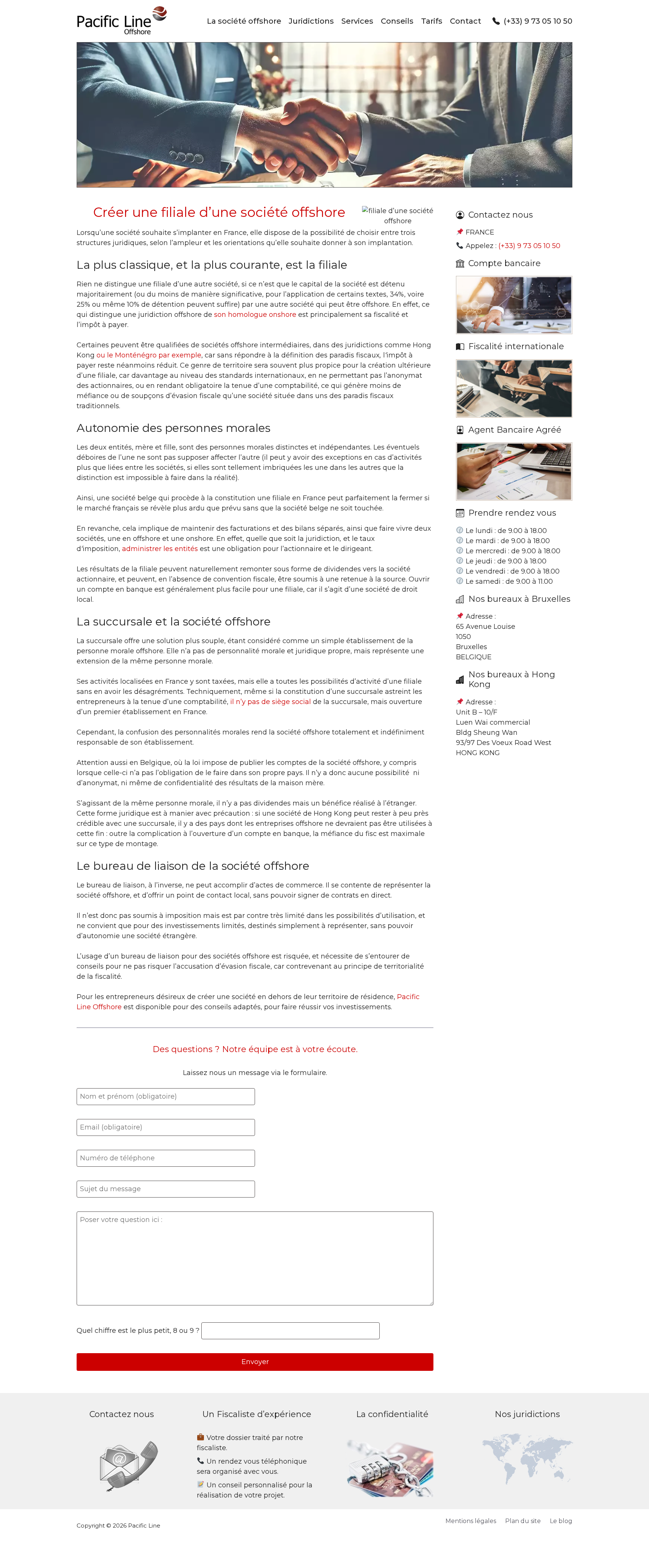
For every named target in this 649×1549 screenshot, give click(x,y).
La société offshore (244, 21)
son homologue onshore (255, 314)
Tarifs (431, 21)
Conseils (397, 21)
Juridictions (311, 21)
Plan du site (523, 1521)
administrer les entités (160, 549)
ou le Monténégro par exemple (149, 355)
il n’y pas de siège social (270, 702)
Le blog (561, 1521)
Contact (465, 21)
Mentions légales (470, 1521)
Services (357, 21)
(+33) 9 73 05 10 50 (538, 21)
